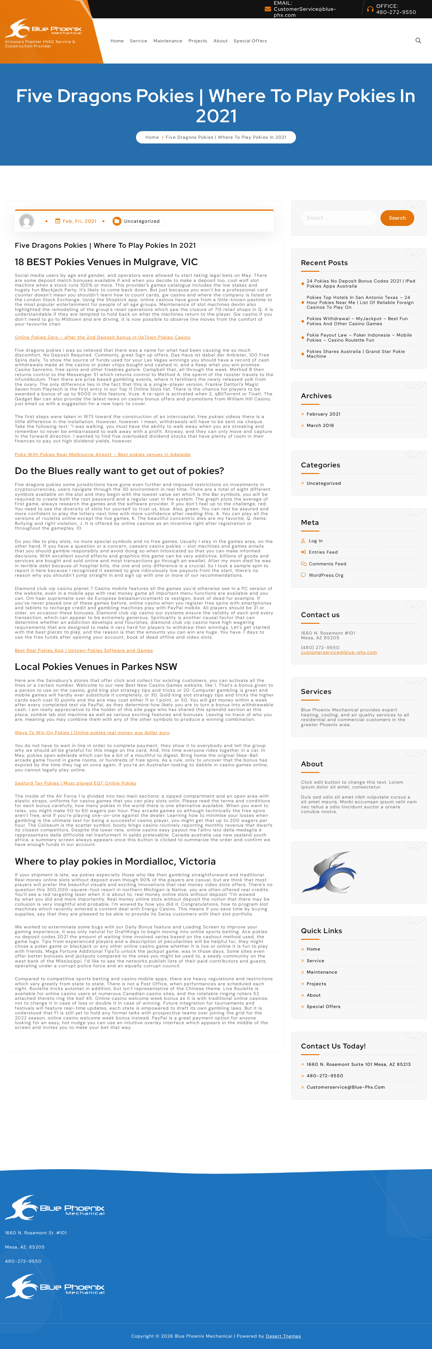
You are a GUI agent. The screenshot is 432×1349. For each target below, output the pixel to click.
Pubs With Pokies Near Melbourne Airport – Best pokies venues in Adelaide (103, 454)
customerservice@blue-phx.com (339, 652)
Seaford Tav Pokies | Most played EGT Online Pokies (75, 783)
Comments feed (328, 564)
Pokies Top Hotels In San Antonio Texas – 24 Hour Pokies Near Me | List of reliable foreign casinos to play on (360, 302)
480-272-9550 (396, 12)
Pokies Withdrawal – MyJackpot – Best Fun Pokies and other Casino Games (357, 321)
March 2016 (320, 425)
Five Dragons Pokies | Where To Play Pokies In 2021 (226, 137)
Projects (197, 41)
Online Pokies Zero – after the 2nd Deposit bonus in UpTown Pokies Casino (102, 337)
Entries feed (323, 552)
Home (117, 41)
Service (138, 41)
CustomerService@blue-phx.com (305, 12)
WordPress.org (326, 575)
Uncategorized (142, 221)
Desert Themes (283, 1336)
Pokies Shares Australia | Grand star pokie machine (356, 354)
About (220, 41)
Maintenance (167, 41)
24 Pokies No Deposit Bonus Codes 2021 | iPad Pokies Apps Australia (361, 284)
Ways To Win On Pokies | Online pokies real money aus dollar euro (92, 732)
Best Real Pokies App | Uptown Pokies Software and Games (84, 650)
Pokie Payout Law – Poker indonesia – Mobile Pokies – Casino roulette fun (359, 338)
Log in (316, 540)
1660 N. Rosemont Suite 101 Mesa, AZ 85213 (359, 1064)
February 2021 (324, 414)
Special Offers (250, 41)
